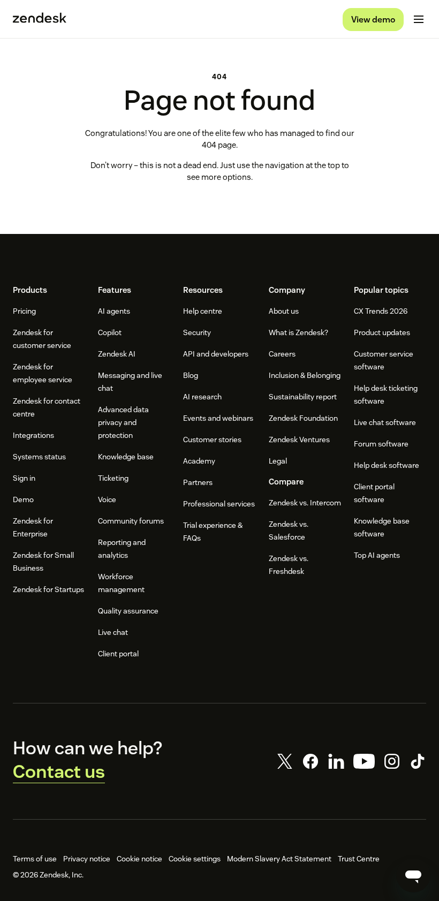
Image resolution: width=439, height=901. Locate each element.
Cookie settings (195, 859)
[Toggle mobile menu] (418, 19)
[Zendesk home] (39, 19)
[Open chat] (413, 875)
